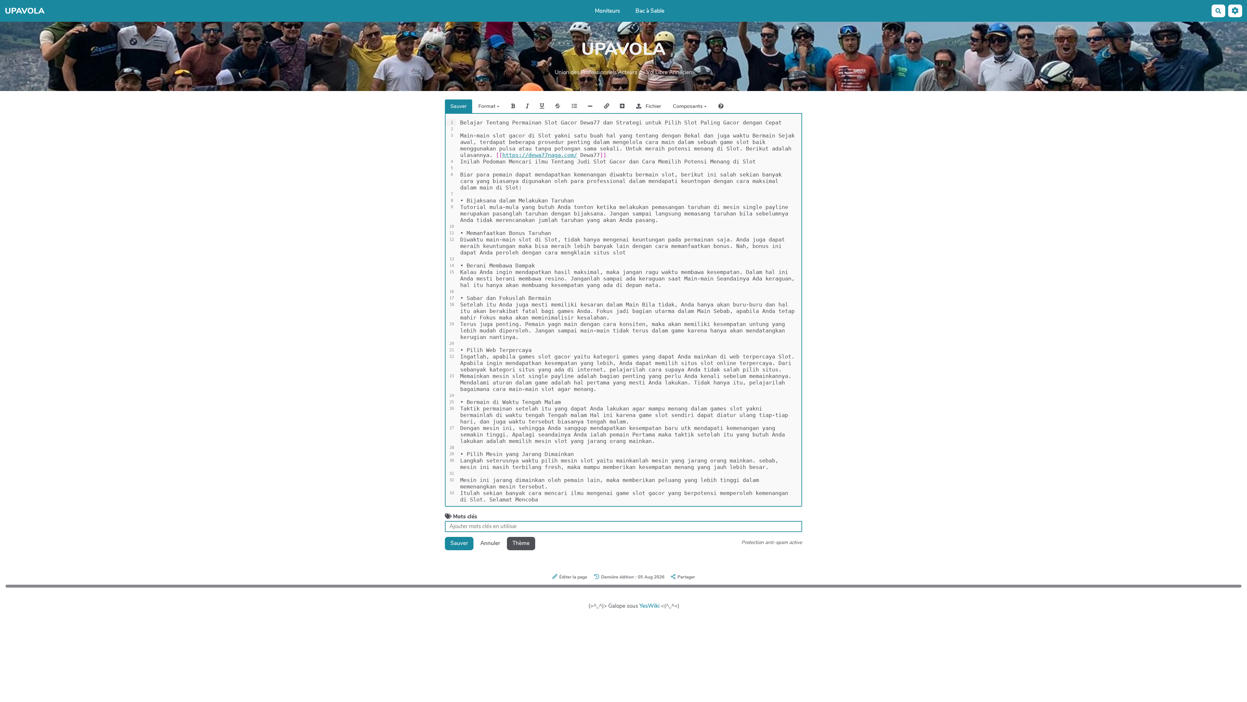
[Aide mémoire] (721, 106)
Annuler (490, 543)
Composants (688, 106)
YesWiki (649, 606)
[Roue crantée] (1235, 11)
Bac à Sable (650, 11)
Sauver (458, 106)
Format (487, 106)
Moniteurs (607, 11)
